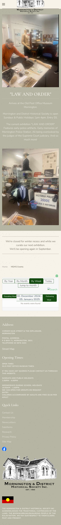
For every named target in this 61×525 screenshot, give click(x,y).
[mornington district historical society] (4, 448)
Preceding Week (10, 296)
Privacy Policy (9, 436)
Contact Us (7, 412)
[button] (3, 4)
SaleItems (7, 427)
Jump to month (28, 285)
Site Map (6, 441)
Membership (8, 417)
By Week (36, 281)
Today (48, 281)
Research (7, 432)
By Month (22, 281)
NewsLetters (9, 422)
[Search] (52, 289)
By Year (8, 281)
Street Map (8, 349)
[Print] (57, 276)
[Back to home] (30, 4)
